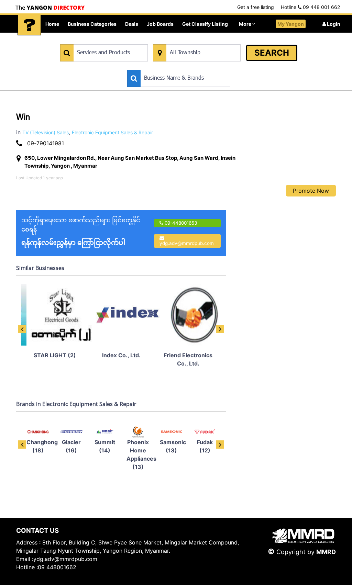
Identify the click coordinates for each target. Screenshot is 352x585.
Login (333, 24)
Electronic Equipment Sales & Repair (112, 132)
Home (52, 24)
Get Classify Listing (205, 24)
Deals (131, 24)
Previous (22, 329)
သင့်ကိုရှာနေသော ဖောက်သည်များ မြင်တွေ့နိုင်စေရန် (80, 231)
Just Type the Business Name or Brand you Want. (179, 66)
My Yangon (290, 24)
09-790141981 (45, 143)
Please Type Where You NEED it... (188, 40)
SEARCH (271, 53)
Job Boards (160, 24)
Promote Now (311, 190)
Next (220, 329)
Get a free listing (255, 7)
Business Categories (92, 24)
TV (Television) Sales (45, 132)
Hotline (310, 7)
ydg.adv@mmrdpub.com (187, 243)
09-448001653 (180, 223)
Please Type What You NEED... (92, 40)
